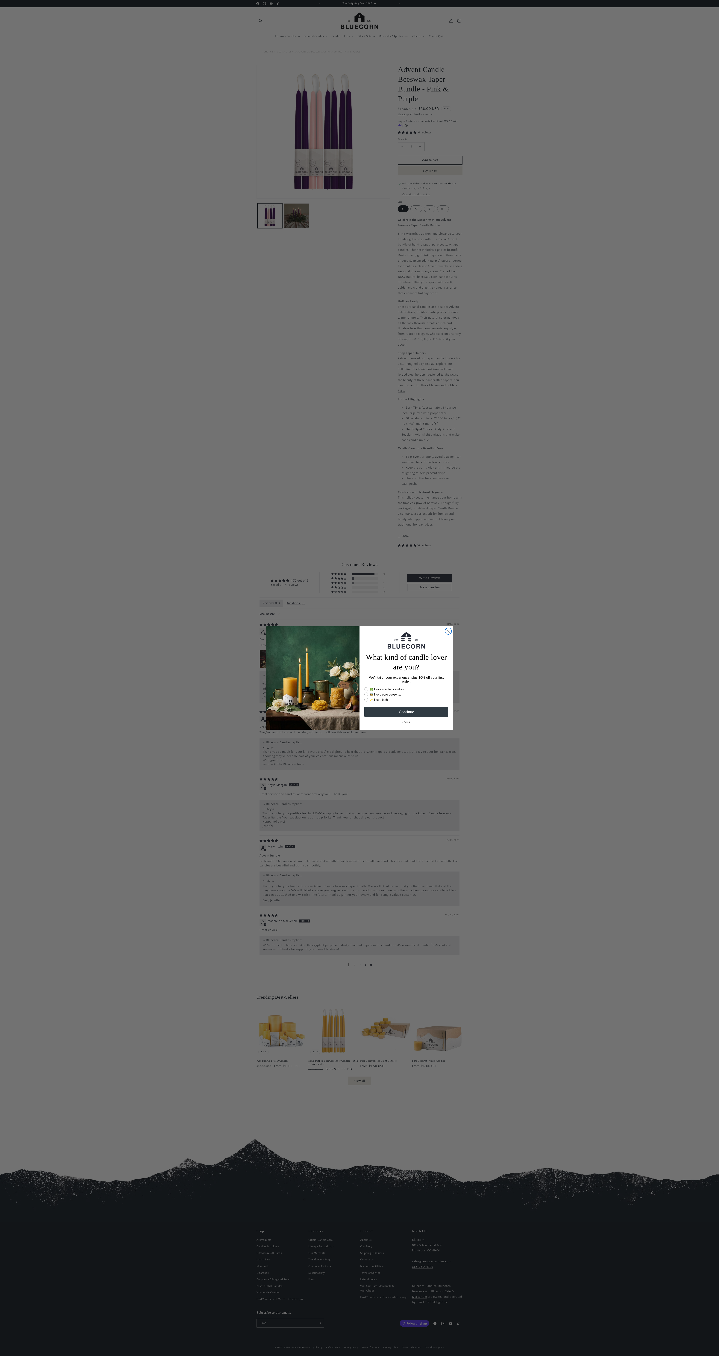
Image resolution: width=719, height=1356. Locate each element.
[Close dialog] (448, 631)
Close (406, 722)
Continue (406, 711)
